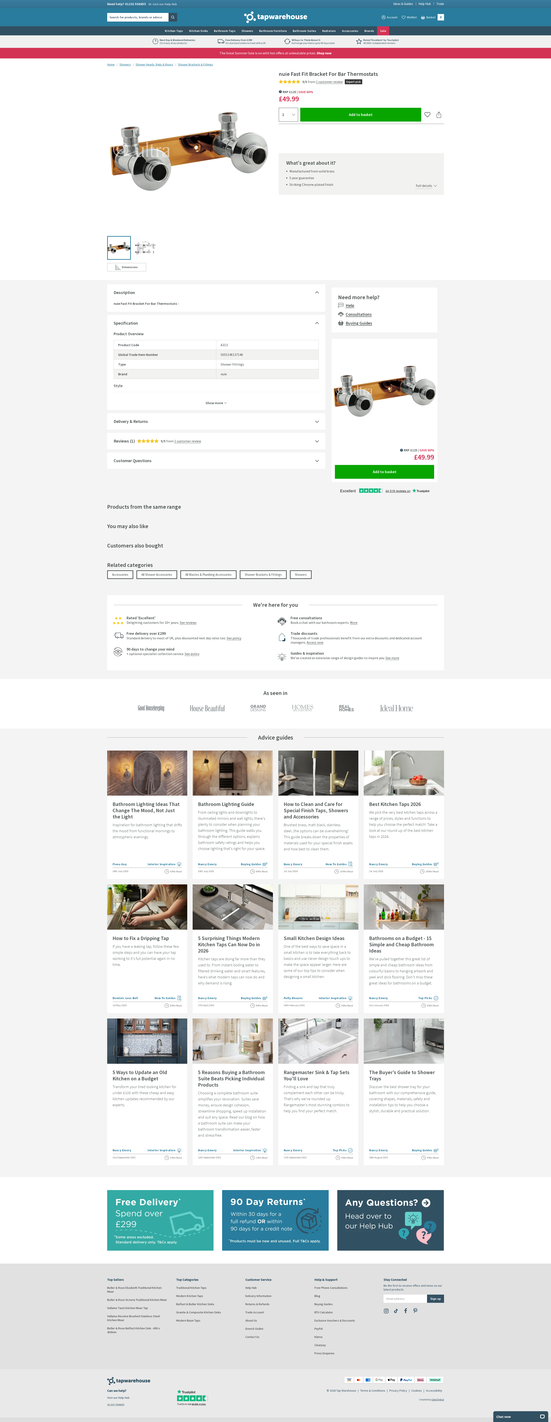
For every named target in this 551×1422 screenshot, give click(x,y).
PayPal (318, 1329)
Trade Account (254, 1312)
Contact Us (252, 1337)
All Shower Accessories (156, 575)
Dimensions (134, 268)
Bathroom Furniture (273, 31)
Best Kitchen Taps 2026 (395, 804)
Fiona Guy (120, 864)
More (354, 622)
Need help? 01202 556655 (142, 4)
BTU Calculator (323, 1312)
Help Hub (424, 4)
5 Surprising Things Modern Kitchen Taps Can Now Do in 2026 (229, 944)
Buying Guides (359, 323)
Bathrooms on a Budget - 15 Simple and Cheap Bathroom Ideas (401, 944)
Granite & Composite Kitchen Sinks (198, 1312)
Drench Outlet (254, 1329)
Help (350, 305)
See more (392, 658)
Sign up (435, 1298)
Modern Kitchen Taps (189, 1296)
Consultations (359, 314)
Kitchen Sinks (198, 31)
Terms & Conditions (372, 1390)
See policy (234, 638)
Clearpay (320, 1345)
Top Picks (428, 998)
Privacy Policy (398, 1390)
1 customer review (329, 82)
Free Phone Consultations (331, 1288)
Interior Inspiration (165, 864)
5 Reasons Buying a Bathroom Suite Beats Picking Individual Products (231, 1078)
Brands (369, 31)
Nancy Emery (207, 864)
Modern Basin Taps (188, 1320)
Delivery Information (258, 1296)
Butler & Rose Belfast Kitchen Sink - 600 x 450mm (133, 1330)
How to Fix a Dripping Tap (141, 938)
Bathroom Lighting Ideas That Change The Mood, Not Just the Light (146, 810)
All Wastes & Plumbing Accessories (208, 575)
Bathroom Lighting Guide (226, 804)
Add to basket (376, 114)
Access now (315, 642)
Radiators (329, 31)
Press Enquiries (324, 1353)
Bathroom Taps (224, 31)
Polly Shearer (293, 998)
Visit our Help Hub (118, 1398)
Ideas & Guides (403, 4)
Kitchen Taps (174, 31)
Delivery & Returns (131, 421)
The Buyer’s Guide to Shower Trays (402, 1075)
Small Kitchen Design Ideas (314, 938)
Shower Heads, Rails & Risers (154, 64)
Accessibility (434, 1390)
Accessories (350, 31)
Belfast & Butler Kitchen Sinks (195, 1304)
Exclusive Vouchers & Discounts (334, 1320)
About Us (251, 1320)
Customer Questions (133, 460)
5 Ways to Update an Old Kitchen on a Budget (140, 1075)
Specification (126, 323)
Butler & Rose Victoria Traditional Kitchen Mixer (137, 1300)
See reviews (188, 622)
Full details (424, 185)
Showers (247, 31)
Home (111, 64)
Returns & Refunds (257, 1304)
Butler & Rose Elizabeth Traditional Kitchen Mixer (134, 1290)
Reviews (121, 441)
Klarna (318, 1337)
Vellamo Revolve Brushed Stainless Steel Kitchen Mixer (133, 1318)
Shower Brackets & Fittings (195, 64)
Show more (214, 403)
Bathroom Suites (304, 31)
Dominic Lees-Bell (125, 998)
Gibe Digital (437, 1399)
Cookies (416, 1390)
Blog (317, 1296)
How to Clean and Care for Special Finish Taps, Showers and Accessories (316, 810)
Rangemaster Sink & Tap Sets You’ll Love (317, 1075)
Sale (383, 31)
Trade (440, 4)
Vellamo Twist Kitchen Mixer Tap (127, 1308)
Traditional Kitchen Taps (191, 1288)
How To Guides (339, 864)
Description (124, 292)
